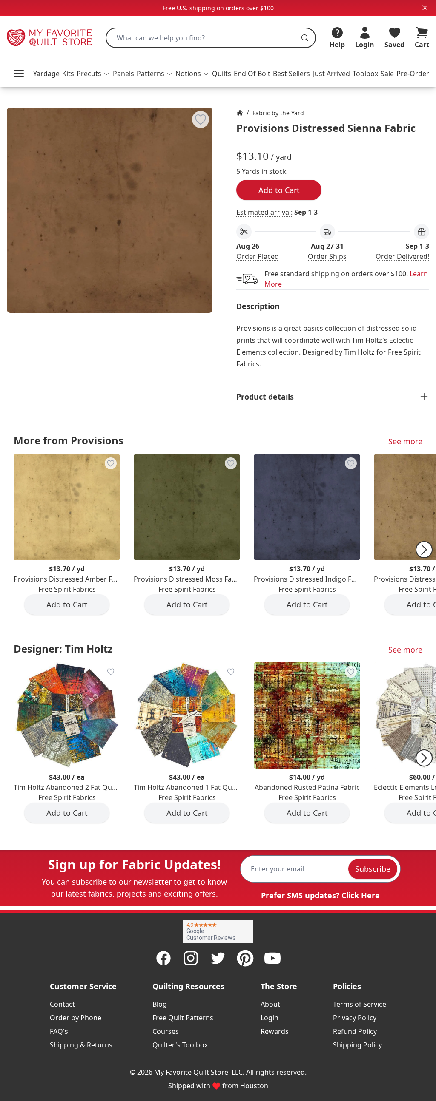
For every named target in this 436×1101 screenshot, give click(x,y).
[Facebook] (163, 958)
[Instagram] (190, 958)
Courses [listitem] (165, 1031)
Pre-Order (412, 73)
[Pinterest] (245, 958)
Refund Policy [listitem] (355, 1031)
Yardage (46, 73)
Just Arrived (331, 73)
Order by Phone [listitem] (75, 1017)
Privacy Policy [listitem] (354, 1017)
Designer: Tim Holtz (63, 648)
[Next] (424, 550)
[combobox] (211, 38)
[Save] (200, 119)
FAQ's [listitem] (59, 1031)
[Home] (239, 112)
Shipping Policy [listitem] (357, 1045)
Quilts (221, 73)
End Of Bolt (252, 73)
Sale (387, 73)
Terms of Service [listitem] (359, 1004)
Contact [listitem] (62, 1004)
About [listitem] (270, 1004)
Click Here (360, 895)
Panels (123, 73)
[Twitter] (218, 958)
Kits (68, 73)
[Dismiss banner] (425, 7)
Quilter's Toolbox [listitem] (180, 1045)
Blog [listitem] (159, 1004)
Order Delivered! (402, 256)
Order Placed (257, 256)
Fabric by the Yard (278, 113)
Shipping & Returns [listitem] (81, 1045)
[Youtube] (272, 958)
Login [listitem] (269, 1017)
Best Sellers (291, 73)
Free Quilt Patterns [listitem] (182, 1017)
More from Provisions (68, 440)
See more (405, 441)
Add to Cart (279, 190)
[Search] (305, 38)
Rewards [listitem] (275, 1031)
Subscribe (372, 869)
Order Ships (327, 256)
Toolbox (365, 73)
